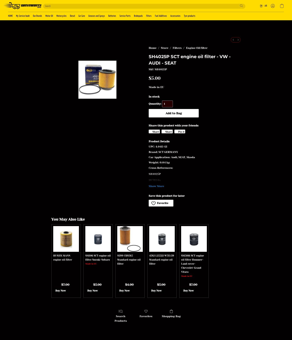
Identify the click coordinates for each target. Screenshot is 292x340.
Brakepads (138, 16)
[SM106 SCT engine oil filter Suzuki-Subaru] (98, 239)
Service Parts (125, 16)
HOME (10, 16)
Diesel (72, 16)
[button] (22, 6)
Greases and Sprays (96, 16)
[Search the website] (241, 5)
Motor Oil (49, 16)
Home (152, 48)
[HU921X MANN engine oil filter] (66, 239)
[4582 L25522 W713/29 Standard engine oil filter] (162, 239)
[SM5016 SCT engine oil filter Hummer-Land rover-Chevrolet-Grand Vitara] (194, 239)
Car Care (81, 16)
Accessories (175, 16)
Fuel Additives (161, 16)
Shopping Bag (171, 316)
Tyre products (189, 16)
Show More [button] (156, 186)
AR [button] (266, 6)
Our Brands (37, 16)
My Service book (23, 16)
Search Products (121, 318)
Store (164, 48)
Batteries (112, 16)
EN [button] (261, 6)
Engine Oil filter (197, 48)
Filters (149, 16)
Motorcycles (61, 16)
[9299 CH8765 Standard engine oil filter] (130, 239)
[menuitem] (233, 39)
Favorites (146, 316)
